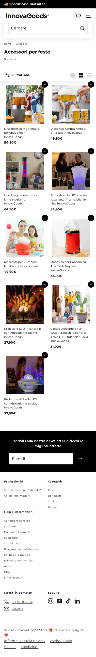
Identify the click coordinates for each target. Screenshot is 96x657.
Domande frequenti (17, 532)
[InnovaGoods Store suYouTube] (59, 601)
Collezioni (21, 43)
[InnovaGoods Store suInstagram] (50, 601)
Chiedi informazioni (17, 495)
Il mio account (13, 577)
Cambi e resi (12, 543)
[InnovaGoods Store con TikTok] (68, 601)
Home (7, 43)
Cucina (52, 501)
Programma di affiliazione (21, 549)
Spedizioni (11, 537)
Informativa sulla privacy (24, 641)
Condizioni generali (17, 520)
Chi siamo (10, 526)
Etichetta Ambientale (18, 560)
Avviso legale (61, 641)
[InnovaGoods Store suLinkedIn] (77, 601)
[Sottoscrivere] (80, 458)
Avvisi (8, 566)
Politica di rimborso (17, 554)
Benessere (55, 495)
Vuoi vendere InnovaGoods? (22, 490)
